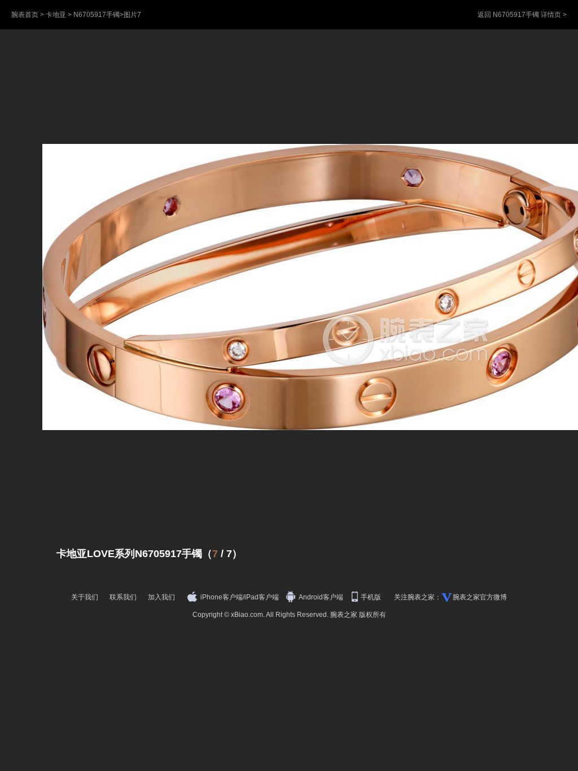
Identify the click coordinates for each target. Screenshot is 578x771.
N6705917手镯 (96, 15)
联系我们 (123, 597)
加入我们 (161, 597)
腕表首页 (24, 15)
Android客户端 (322, 597)
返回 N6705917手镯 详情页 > (522, 15)
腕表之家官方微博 (480, 597)
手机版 (372, 597)
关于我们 (84, 597)
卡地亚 (56, 15)
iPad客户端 (261, 597)
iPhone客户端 (221, 597)
